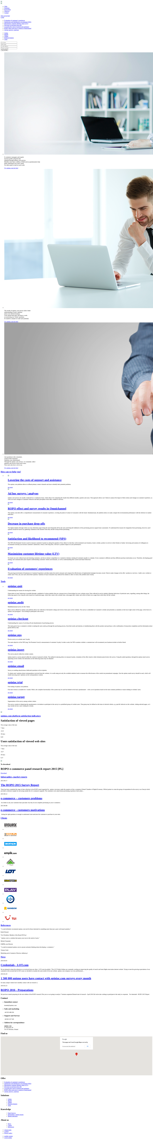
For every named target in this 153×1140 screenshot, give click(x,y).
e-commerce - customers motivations (23, 810)
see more (10, 487)
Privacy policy (8, 1133)
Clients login (7, 1130)
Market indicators (13, 1116)
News (3, 957)
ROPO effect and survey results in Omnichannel (17, 28)
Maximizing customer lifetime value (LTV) (16, 23)
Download (4, 773)
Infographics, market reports (14, 777)
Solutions (6, 8)
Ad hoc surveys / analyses (11, 30)
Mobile (6, 34)
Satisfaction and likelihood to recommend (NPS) (17, 22)
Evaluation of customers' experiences (14, 20)
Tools (5, 39)
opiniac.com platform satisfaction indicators (21, 716)
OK (87, 1046)
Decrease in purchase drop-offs (13, 25)
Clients (4, 818)
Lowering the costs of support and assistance (16, 27)
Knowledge (7, 9)
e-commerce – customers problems (21, 798)
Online (6, 33)
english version (8, 1136)
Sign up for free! (5, 16)
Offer (5, 6)
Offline (6, 36)
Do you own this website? (69, 1046)
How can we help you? (11, 472)
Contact (6, 13)
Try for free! (4, 50)
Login (2, 17)
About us (6, 11)
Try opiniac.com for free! (11, 168)
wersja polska (8, 1137)
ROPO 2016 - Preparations (17, 990)
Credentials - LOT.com (15, 965)
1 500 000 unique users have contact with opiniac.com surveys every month (46, 978)
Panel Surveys (12, 1113)
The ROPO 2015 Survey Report (20, 785)
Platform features (9, 38)
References (6, 925)
